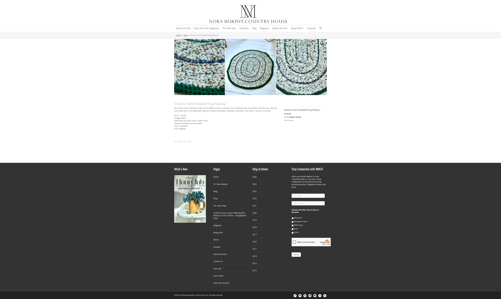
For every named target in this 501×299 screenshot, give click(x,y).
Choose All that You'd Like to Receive (305, 211)
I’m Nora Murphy (220, 184)
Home (216, 177)
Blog (254, 28)
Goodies (216, 247)
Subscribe (311, 28)
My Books (244, 28)
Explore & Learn (279, 28)
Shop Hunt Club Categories (206, 28)
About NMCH (297, 28)
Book (296, 229)
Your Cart (217, 268)
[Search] (320, 28)
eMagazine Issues (300, 221)
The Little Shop (229, 28)
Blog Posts (298, 218)
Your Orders (218, 276)
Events (296, 232)
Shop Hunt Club (183, 28)
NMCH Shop (298, 225)
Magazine (264, 28)
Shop (215, 198)
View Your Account (221, 283)
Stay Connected (220, 254)
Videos (216, 239)
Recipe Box (218, 232)
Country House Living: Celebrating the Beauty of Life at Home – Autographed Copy (229, 215)
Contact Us (218, 261)
